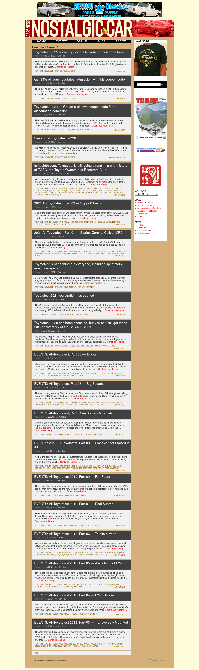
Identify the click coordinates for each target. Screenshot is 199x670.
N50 (40, 375)
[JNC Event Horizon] (61, 41)
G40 (121, 402)
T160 (79, 253)
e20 (44, 191)
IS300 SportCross (87, 222)
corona (38, 191)
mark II (53, 404)
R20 (48, 375)
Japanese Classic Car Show (149, 208)
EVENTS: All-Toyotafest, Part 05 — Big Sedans (69, 383)
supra (96, 193)
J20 (87, 373)
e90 (109, 251)
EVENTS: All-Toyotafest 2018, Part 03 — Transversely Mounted (81, 622)
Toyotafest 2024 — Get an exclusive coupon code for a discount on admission (75, 108)
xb (60, 195)
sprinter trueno (43, 253)
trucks (82, 375)
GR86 (63, 191)
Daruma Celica (112, 466)
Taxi (70, 404)
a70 (76, 189)
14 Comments (119, 435)
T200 (70, 646)
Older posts (38, 653)
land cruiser (91, 191)
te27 (84, 253)
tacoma (112, 193)
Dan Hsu (61, 142)
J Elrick (61, 299)
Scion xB (120, 251)
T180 (65, 646)
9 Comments (119, 405)
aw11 (89, 189)
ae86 (84, 189)
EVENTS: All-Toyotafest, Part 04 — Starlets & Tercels (73, 413)
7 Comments (119, 614)
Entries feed (142, 228)
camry (75, 251)
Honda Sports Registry (147, 205)
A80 (80, 189)
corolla (116, 189)
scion (67, 130)
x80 (97, 404)
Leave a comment (117, 157)
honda (108, 553)
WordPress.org (143, 233)
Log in (140, 225)
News (46, 130)
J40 (91, 373)
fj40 (53, 191)
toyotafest (68, 71)
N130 (116, 373)
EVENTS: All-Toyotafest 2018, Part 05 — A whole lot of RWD (79, 563)
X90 (101, 404)
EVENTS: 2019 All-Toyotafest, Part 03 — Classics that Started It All (81, 444)
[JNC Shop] (101, 41)
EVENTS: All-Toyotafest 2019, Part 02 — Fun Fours (72, 476)
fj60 (58, 191)
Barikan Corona (71, 466)
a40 (61, 222)
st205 (74, 193)
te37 (90, 468)
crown (107, 402)
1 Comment (120, 71)
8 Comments (119, 195)
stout (89, 193)
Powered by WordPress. (158, 660)
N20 (121, 373)
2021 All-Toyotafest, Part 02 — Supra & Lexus (68, 203)
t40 (106, 193)
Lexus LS (117, 191)
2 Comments (119, 224)
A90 (76, 222)
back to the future (78, 553)
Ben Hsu (61, 56)
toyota (74, 130)
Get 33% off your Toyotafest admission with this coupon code (79, 79)
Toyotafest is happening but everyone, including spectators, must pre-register (78, 265)
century (82, 402)
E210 (101, 251)
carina (75, 585)
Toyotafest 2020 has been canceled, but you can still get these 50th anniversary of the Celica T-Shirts (80, 324)
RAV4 (45, 193)
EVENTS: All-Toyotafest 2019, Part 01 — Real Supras (73, 503)
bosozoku (65, 402)
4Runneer (64, 373)
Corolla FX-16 (101, 644)
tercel (120, 193)
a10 (61, 585)
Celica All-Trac (87, 644)
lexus (61, 130)
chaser (90, 402)
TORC (140, 216)
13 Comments (119, 470)
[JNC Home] (41, 41)
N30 (36, 375)
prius (59, 404)
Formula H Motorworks (147, 202)
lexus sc (39, 224)
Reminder (48, 71)
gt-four (113, 644)
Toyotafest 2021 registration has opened (64, 295)
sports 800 (60, 193)
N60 (40, 193)
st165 (81, 346)
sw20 (102, 193)
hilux (68, 191)
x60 (90, 404)
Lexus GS (107, 222)
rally (75, 346)
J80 (98, 373)
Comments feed (144, 230)
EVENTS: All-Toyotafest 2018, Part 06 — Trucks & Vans (75, 533)
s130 (65, 404)
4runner (62, 189)
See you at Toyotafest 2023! (55, 138)
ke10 (48, 468)
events (47, 222)
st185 (68, 193)
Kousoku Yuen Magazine (148, 211)
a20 (68, 189)
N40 (61, 555)
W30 (56, 195)
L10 (82, 191)
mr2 (36, 193)
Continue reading (67, 66)
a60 (72, 189)
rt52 (59, 468)
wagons (116, 253)
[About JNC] (121, 41)
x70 (94, 404)
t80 (80, 468)
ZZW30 (95, 646)
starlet (81, 193)
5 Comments (119, 256)
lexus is (108, 191)
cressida (99, 402)
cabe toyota (98, 189)
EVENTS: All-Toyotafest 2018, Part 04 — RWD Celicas (74, 595)
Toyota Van (88, 555)
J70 (73, 191)
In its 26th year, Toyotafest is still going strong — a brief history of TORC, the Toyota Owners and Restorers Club (80, 167)
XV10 (37, 255)
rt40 (53, 468)
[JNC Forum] (82, 41)
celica (108, 189)
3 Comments (119, 130)
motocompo (49, 555)
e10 (121, 466)
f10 (113, 402)
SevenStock (142, 214)
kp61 (78, 191)
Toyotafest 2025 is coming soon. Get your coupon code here (79, 52)
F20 (117, 402)
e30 (40, 468)
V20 (86, 404)
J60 (94, 373)
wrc (122, 253)
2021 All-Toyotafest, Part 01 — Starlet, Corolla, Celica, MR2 (78, 232)
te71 (95, 468)
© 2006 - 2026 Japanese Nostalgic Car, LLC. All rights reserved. (49, 660)
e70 (48, 191)
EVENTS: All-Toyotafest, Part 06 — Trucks (65, 354)
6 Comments (119, 526)
